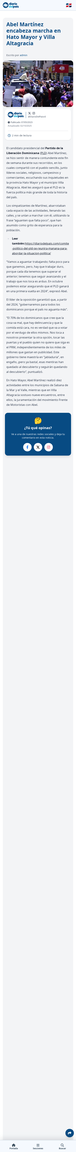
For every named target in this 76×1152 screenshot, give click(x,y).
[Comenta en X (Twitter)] (38, 447)
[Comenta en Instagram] (48, 447)
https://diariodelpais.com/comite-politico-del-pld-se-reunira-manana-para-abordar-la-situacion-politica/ (40, 248)
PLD (43, 153)
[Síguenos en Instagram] (33, 113)
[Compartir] (69, 1133)
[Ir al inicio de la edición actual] (11, 5)
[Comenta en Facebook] (27, 447)
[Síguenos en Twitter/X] (29, 113)
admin (23, 55)
